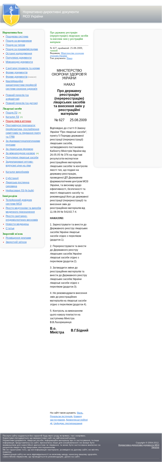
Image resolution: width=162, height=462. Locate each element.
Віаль (80, 412)
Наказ (69, 58)
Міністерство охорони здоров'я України (67, 54)
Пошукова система (17, 36)
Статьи (10, 228)
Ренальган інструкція (61, 416)
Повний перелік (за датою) (22, 103)
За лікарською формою (19, 149)
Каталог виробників (17, 171)
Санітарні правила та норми (23, 68)
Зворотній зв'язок (16, 242)
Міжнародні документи (19, 61)
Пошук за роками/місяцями (22, 49)
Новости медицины (17, 224)
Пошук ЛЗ (11, 112)
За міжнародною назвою (20, 153)
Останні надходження (19, 53)
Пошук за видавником (19, 40)
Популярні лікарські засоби (22, 157)
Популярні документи (19, 57)
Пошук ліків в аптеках (18, 121)
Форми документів (16, 72)
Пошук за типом (15, 45)
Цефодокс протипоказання (68, 423)
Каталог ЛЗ (12, 116)
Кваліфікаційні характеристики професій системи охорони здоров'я (21, 85)
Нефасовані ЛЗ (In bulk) (20, 190)
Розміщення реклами (18, 237)
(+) (20, 113)
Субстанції (12, 178)
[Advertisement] (81, 374)
